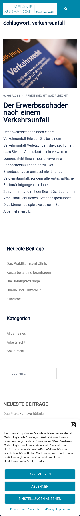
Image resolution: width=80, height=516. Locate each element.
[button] (73, 425)
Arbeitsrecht (36, 95)
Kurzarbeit (15, 299)
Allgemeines (16, 333)
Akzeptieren (40, 474)
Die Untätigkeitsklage (23, 281)
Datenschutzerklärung (41, 509)
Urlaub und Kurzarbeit (24, 290)
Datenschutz (17, 509)
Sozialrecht (58, 95)
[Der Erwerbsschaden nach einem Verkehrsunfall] (40, 63)
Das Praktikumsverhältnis (27, 263)
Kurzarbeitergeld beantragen (29, 272)
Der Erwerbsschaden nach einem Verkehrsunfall (36, 112)
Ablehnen (40, 487)
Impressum (63, 509)
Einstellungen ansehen (40, 499)
